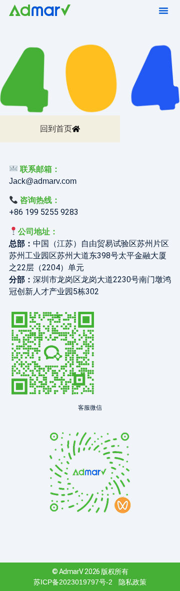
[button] (163, 10)
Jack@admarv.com (42, 181)
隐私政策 (132, 582)
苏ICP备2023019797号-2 (73, 582)
